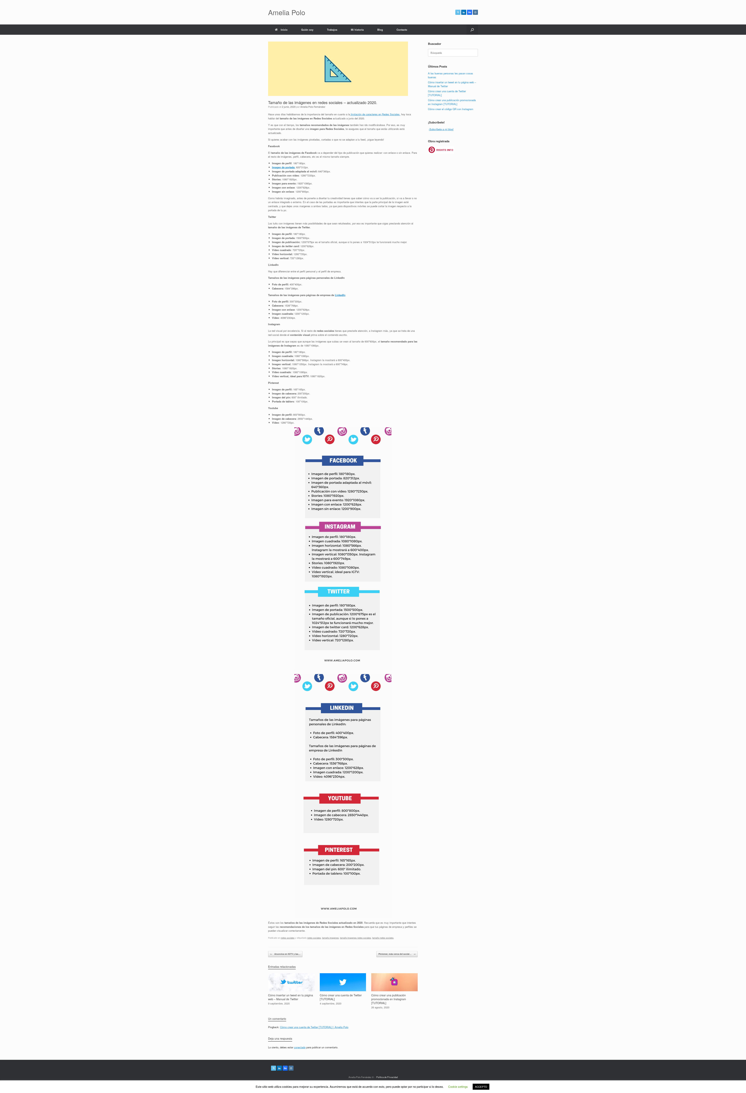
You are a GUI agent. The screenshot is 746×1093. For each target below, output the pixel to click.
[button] (472, 29)
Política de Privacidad (387, 1077)
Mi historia (357, 29)
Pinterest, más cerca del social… (397, 953)
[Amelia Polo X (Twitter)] (457, 12)
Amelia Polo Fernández (312, 106)
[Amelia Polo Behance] (469, 12)
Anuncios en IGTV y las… (285, 953)
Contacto (402, 29)
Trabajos (332, 29)
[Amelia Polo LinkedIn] (463, 12)
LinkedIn (340, 295)
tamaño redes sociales (383, 937)
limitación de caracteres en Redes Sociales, (375, 114)
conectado (300, 1047)
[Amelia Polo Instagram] (475, 12)
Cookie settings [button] (458, 1086)
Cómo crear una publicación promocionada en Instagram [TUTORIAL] (452, 102)
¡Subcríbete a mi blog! (441, 129)
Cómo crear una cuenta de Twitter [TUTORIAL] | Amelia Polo (314, 1027)
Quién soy (307, 29)
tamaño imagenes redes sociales (355, 937)
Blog (380, 29)
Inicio (284, 29)
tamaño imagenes (330, 937)
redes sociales (288, 937)
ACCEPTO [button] (481, 1087)
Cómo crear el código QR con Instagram (450, 109)
